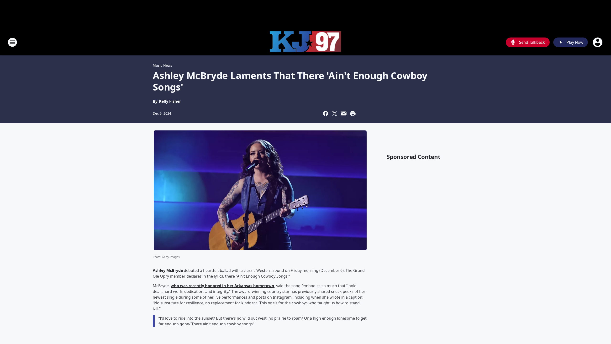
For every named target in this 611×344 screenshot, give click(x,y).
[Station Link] (305, 42)
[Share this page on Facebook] (325, 113)
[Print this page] (352, 113)
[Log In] (598, 42)
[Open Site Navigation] (12, 42)
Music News (162, 65)
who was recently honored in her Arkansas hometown (222, 285)
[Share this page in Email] (343, 113)
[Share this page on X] (334, 113)
